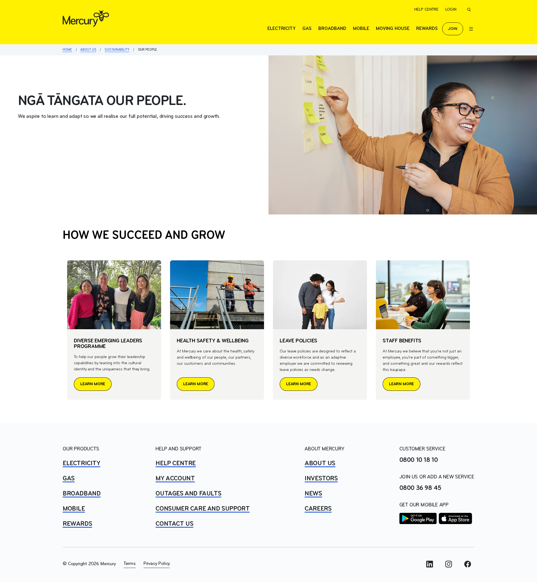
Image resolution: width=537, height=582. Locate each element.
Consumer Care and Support (202, 509)
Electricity (281, 28)
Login (450, 9)
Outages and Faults (188, 493)
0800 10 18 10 (418, 460)
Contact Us (174, 524)
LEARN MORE (92, 384)
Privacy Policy (156, 563)
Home (67, 50)
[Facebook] (467, 564)
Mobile (361, 28)
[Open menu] (471, 28)
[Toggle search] (468, 9)
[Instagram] (448, 564)
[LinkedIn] (429, 564)
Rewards (427, 28)
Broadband (332, 28)
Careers (318, 509)
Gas (307, 28)
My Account (175, 478)
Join (452, 29)
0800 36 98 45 (420, 488)
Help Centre (426, 9)
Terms (130, 563)
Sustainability (117, 50)
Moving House (392, 28)
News (313, 493)
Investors (321, 478)
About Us (88, 50)
